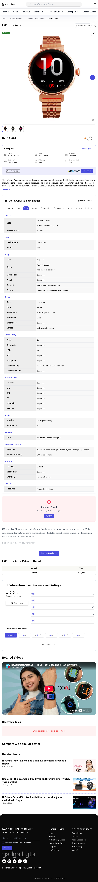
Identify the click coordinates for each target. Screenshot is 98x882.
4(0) (38, 635)
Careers (75, 836)
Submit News (77, 833)
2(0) (65, 635)
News (15, 12)
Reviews (26, 12)
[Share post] (94, 25)
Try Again (49, 516)
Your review (18, 603)
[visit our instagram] (9, 861)
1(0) (78, 635)
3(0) (51, 635)
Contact (75, 850)
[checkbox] (3, 842)
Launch (10, 208)
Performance (59, 208)
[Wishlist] (93, 34)
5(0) (24, 635)
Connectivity (45, 208)
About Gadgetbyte (79, 840)
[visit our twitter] (20, 861)
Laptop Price (73, 12)
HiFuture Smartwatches (36, 19)
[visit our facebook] (14, 861)
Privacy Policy (77, 846)
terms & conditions (23, 842)
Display (34, 208)
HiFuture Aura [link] (53, 18)
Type (18, 208)
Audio (70, 208)
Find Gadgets (54, 850)
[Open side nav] (94, 4)
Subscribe (7, 848)
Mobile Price (40, 12)
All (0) (11, 635)
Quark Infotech (34, 868)
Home (6, 12)
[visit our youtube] (4, 861)
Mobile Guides (56, 12)
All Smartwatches (16, 19)
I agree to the (18, 842)
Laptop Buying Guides (57, 843)
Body (26, 208)
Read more (6, 189)
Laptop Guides (89, 12)
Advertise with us (78, 843)
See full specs (86, 149)
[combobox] (23, 628)
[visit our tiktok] (25, 861)
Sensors (79, 208)
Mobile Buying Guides (57, 840)
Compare (52, 846)
